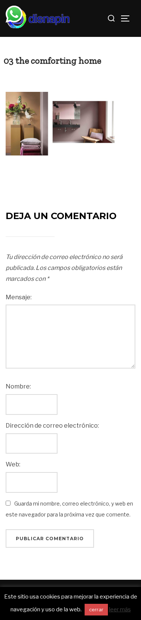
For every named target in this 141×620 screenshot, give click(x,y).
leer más (120, 609)
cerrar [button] (96, 609)
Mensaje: (19, 297)
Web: (13, 464)
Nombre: (18, 386)
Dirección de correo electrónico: (52, 425)
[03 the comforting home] (62, 123)
